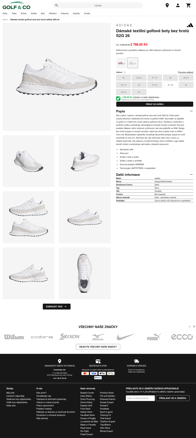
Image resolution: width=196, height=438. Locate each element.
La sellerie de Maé (89, 421)
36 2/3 (139, 77)
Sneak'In (104, 405)
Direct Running (87, 399)
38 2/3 (186, 77)
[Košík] (188, 5)
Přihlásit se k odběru (172, 398)
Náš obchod (42, 418)
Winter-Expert (106, 431)
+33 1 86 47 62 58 (59, 378)
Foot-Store (85, 408)
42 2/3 (123, 92)
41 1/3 (170, 84)
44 (139, 92)
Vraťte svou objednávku (136, 372)
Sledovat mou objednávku (18, 399)
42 (186, 84)
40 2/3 (154, 84)
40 (139, 84)
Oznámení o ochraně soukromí (50, 415)
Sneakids (104, 408)
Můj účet (10, 392)
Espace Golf (86, 405)
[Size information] (125, 72)
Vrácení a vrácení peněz (47, 402)
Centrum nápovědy (15, 395)
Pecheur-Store (107, 392)
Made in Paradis (88, 424)
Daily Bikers (86, 395)
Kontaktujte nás (60, 370)
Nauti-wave (85, 427)
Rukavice (65, 13)
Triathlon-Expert (107, 421)
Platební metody (44, 408)
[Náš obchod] (167, 5)
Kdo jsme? (41, 392)
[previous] (190, 327)
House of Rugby (88, 418)
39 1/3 (123, 84)
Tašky (14, 13)
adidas (124, 25)
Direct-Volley (86, 402)
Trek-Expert (105, 418)
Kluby (5, 13)
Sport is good (106, 411)
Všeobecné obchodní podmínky (51, 399)
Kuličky (34, 13)
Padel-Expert (86, 434)
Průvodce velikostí (185, 72)
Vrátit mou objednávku (16, 402)
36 (123, 77)
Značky (87, 13)
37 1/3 (154, 77)
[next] (194, 327)
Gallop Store (86, 411)
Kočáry (24, 13)
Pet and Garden (107, 395)
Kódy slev (11, 405)
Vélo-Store (105, 427)
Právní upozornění (45, 405)
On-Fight (84, 431)
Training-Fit (105, 415)
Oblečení (53, 13)
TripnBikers (105, 424)
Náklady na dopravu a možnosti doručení (55, 411)
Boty (43, 13)
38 (170, 77)
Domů (5, 19)
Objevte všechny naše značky (98, 346)
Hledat (98, 5)
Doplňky (76, 13)
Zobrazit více (54, 306)
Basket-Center (87, 392)
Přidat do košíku (155, 104)
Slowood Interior (107, 399)
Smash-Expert (106, 402)
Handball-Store (87, 415)
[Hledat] (57, 5)
